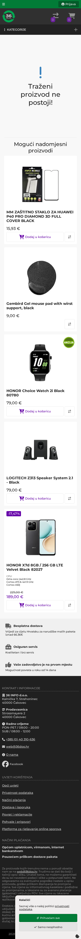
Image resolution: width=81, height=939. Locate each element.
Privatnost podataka (17, 793)
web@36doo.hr (27, 871)
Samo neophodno (50, 927)
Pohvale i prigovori (16, 822)
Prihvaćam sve (50, 918)
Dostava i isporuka (16, 807)
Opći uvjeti (10, 785)
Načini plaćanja (14, 800)
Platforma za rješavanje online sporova (31, 829)
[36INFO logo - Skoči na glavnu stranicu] (8, 16)
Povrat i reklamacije (17, 814)
